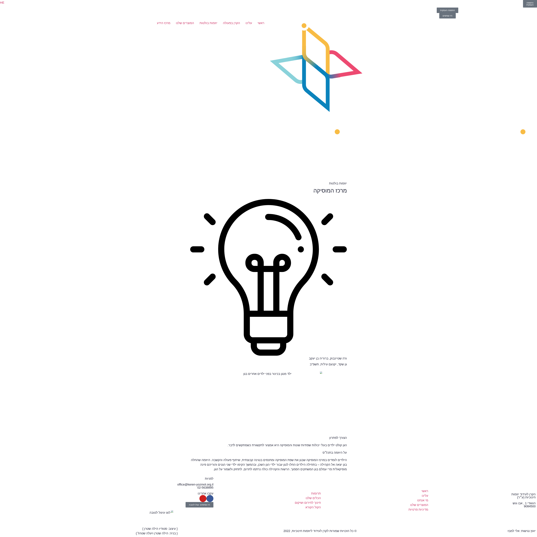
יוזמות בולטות (208, 23)
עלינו (249, 23)
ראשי (261, 23)
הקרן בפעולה (231, 23)
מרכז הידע (163, 23)
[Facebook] (209, 498)
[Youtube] (202, 498)
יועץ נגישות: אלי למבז (522, 531)
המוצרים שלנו (185, 23)
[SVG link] (403, 99)
